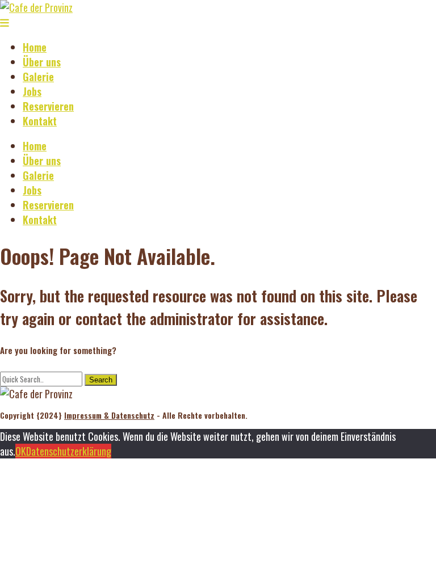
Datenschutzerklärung (68, 451)
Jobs (32, 91)
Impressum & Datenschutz (109, 415)
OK (20, 451)
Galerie (38, 76)
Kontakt (40, 120)
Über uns (42, 61)
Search (100, 380)
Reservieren (48, 106)
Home (35, 47)
